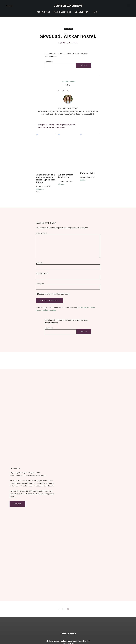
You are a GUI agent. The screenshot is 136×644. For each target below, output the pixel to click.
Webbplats (40, 284)
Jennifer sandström (68, 6)
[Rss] (17, 5)
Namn (39, 263)
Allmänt (68, 29)
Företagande (43, 12)
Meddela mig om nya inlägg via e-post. (53, 294)
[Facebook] (58, 90)
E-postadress (42, 273)
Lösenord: (49, 62)
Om (95, 12)
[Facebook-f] (11, 5)
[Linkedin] (6, 5)
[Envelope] (19, 5)
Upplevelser (81, 12)
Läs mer (17, 504)
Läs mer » (40, 189)
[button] (128, 5)
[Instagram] (9, 5)
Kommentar (41, 233)
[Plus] (14, 5)
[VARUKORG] (124, 6)
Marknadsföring (62, 12)
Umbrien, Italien (87, 173)
